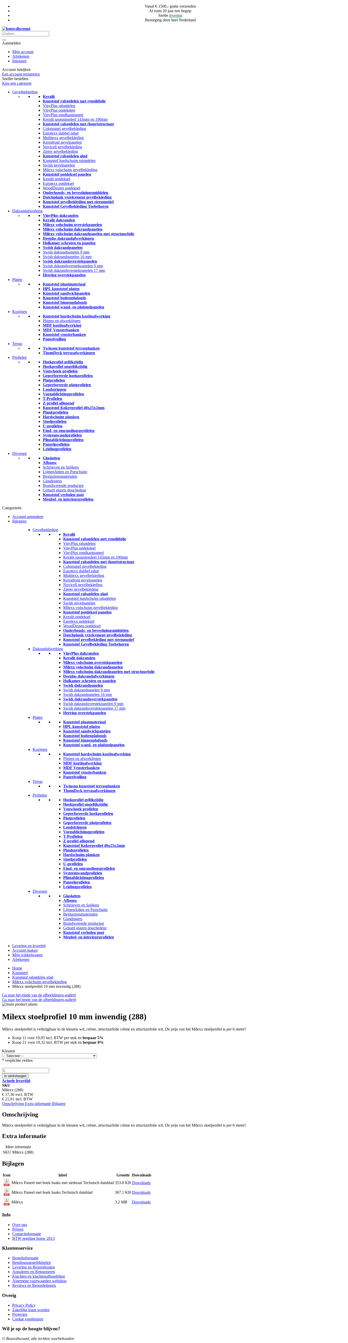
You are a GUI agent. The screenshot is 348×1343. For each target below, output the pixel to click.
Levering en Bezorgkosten (33, 1267)
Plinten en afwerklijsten (62, 321)
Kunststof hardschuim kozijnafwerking (76, 316)
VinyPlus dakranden (60, 215)
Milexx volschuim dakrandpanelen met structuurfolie (88, 234)
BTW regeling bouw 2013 (33, 1238)
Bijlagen (58, 1103)
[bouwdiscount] (16, 28)
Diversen (19, 453)
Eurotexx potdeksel (58, 183)
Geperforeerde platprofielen (67, 385)
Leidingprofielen (57, 449)
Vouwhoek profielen (60, 371)
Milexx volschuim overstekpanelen (72, 224)
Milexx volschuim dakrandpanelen (72, 229)
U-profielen (52, 426)
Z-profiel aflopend (58, 403)
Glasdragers (52, 481)
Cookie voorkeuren (27, 1319)
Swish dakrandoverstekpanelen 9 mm (73, 266)
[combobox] (25, 33)
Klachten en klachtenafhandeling (38, 1276)
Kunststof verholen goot (63, 495)
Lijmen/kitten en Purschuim (65, 472)
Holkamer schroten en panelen (69, 243)
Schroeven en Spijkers (61, 467)
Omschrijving (13, 1103)
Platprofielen (54, 380)
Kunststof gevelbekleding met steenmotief (78, 202)
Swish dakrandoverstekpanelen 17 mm (74, 270)
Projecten (19, 1314)
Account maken (25, 950)
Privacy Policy (24, 1305)
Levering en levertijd (29, 946)
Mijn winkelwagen (27, 955)
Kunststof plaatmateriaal (64, 284)
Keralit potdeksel (56, 179)
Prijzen (17, 1229)
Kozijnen (19, 311)
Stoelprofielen (54, 421)
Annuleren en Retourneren (33, 1272)
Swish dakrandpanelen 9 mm (66, 252)
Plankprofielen (55, 412)
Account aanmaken (27, 516)
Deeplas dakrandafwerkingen (68, 238)
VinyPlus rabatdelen (59, 105)
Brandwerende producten (63, 485)
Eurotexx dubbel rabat (60, 133)
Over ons (19, 1224)
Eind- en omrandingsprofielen (69, 430)
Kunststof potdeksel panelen (67, 174)
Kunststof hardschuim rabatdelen (69, 160)
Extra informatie (38, 1103)
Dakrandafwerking (27, 211)
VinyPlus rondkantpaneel (63, 115)
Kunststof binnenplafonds (65, 302)
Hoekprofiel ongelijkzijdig (65, 366)
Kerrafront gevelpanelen (62, 142)
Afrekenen (20, 56)
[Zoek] (4, 40)
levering (175, 15)
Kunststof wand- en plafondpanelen (73, 307)
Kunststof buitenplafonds (64, 298)
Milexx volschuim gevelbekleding (70, 170)
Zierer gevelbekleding (60, 151)
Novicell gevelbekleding (62, 147)
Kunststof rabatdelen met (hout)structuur (78, 124)
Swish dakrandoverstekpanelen (70, 261)
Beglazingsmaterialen (60, 476)
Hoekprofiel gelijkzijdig (63, 362)
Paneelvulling (54, 339)
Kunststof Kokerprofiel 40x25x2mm (73, 408)
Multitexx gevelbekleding (63, 138)
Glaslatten (51, 458)
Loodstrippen (54, 389)
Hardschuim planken (61, 417)
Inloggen (19, 61)
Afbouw (50, 462)
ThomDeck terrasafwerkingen (69, 353)
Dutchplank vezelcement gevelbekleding (77, 197)
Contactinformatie (26, 1234)
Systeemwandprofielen (62, 435)
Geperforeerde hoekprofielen (68, 376)
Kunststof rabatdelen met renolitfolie (74, 101)
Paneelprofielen (56, 444)
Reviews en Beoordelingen (34, 1285)
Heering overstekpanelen (64, 275)
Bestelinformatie (25, 1258)
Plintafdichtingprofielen (63, 440)
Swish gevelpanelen (59, 165)
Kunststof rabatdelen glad (65, 156)
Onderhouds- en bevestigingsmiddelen (75, 192)
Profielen (19, 357)
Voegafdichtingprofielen (63, 394)
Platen (17, 279)
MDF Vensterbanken (61, 330)
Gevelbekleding (25, 92)
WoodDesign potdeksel (61, 188)
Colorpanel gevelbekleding (64, 128)
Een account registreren (21, 74)
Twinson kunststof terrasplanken (71, 348)
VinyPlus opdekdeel (59, 110)
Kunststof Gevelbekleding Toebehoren (76, 206)
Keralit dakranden (59, 220)
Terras (17, 343)
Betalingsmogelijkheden (31, 1262)
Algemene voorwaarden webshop (39, 1281)
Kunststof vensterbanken (64, 334)
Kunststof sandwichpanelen (66, 293)
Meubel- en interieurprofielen (68, 499)
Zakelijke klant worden (30, 1310)
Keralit (49, 96)
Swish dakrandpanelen (63, 247)
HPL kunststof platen (61, 289)
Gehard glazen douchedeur (64, 490)
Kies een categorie (17, 83)
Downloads (141, 1183)
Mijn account (22, 52)
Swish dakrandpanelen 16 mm (67, 257)
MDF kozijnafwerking (62, 325)
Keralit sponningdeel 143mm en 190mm (75, 119)
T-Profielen (52, 398)
